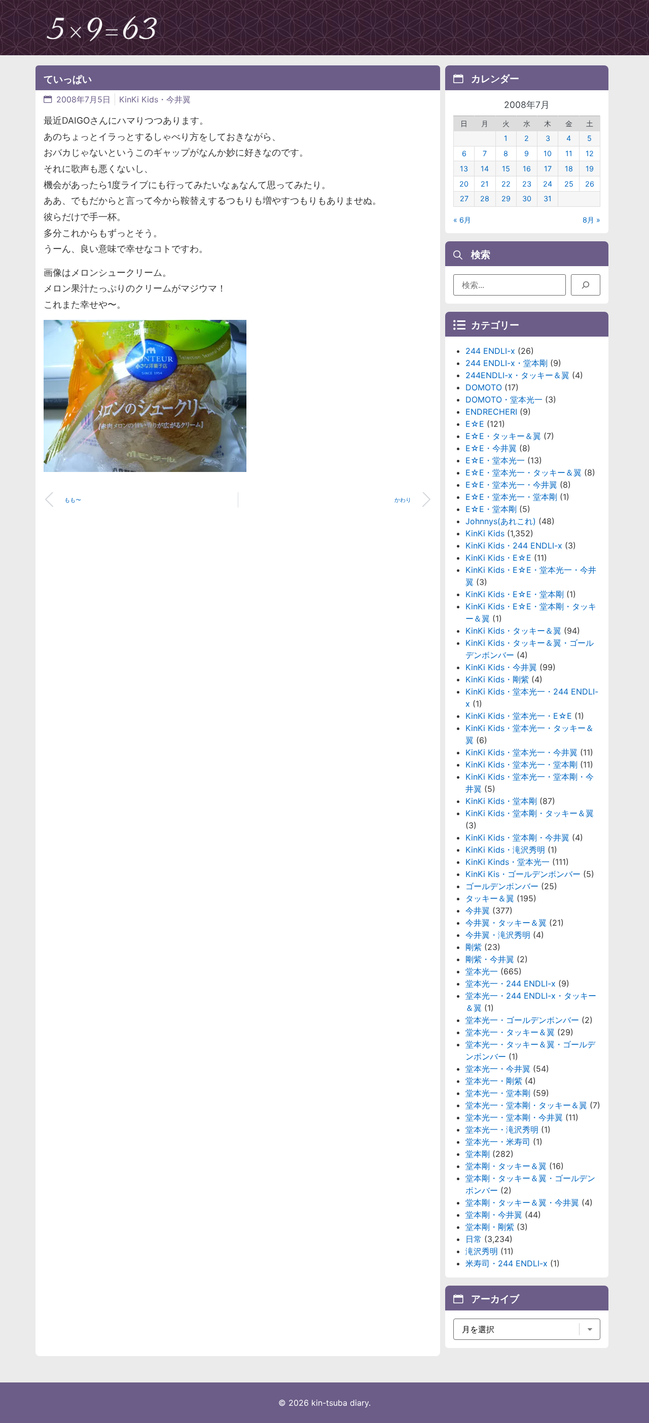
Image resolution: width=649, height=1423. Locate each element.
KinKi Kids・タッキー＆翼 (513, 631)
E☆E (474, 424)
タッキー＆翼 (489, 898)
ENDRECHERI (491, 412)
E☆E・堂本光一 (495, 460)
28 (484, 198)
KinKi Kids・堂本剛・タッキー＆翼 (529, 813)
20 (463, 183)
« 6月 (462, 219)
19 (590, 168)
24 (547, 183)
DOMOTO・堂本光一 (504, 399)
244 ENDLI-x (490, 351)
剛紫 (473, 947)
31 (548, 198)
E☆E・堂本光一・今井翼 (511, 485)
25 (568, 183)
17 (548, 168)
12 (590, 153)
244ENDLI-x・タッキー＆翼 (517, 375)
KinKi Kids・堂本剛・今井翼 (517, 837)
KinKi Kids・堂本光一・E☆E (518, 716)
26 (589, 183)
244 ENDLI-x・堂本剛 (506, 363)
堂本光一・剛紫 (493, 1081)
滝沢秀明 (481, 1251)
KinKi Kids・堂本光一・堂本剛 (521, 764)
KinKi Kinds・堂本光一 (507, 862)
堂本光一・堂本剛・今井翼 (514, 1117)
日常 (473, 1239)
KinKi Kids (484, 533)
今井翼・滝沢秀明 (497, 935)
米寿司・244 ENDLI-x (506, 1263)
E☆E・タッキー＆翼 (503, 436)
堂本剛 (477, 1154)
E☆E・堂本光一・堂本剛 (511, 497)
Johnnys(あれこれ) (500, 521)
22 (506, 183)
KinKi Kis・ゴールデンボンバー (523, 874)
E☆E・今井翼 (491, 448)
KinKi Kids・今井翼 (155, 99)
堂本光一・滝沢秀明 (501, 1129)
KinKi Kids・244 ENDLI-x (513, 545)
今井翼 (477, 910)
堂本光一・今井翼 (497, 1069)
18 (569, 168)
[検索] (585, 285)
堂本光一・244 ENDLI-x (510, 983)
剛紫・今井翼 (489, 959)
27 (464, 198)
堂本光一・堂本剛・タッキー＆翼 (526, 1105)
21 (485, 183)
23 (526, 183)
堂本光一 (481, 971)
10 (548, 153)
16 (527, 168)
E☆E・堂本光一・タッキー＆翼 (523, 472)
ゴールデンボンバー (501, 886)
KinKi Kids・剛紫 (497, 679)
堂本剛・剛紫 (489, 1227)
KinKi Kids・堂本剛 (501, 801)
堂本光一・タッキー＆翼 (510, 1032)
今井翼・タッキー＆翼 (506, 923)
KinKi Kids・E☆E (498, 558)
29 (506, 198)
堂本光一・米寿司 (497, 1142)
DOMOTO (483, 387)
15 (506, 168)
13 (464, 168)
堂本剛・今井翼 (493, 1215)
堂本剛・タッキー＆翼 (506, 1166)
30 (526, 198)
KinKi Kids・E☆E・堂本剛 (514, 594)
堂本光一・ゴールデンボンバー (522, 1020)
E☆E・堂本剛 (491, 509)
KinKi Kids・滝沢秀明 (505, 850)
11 (568, 153)
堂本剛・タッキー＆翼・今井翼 (522, 1202)
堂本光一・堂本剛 (497, 1093)
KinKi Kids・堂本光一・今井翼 (521, 752)
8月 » (591, 219)
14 (485, 168)
